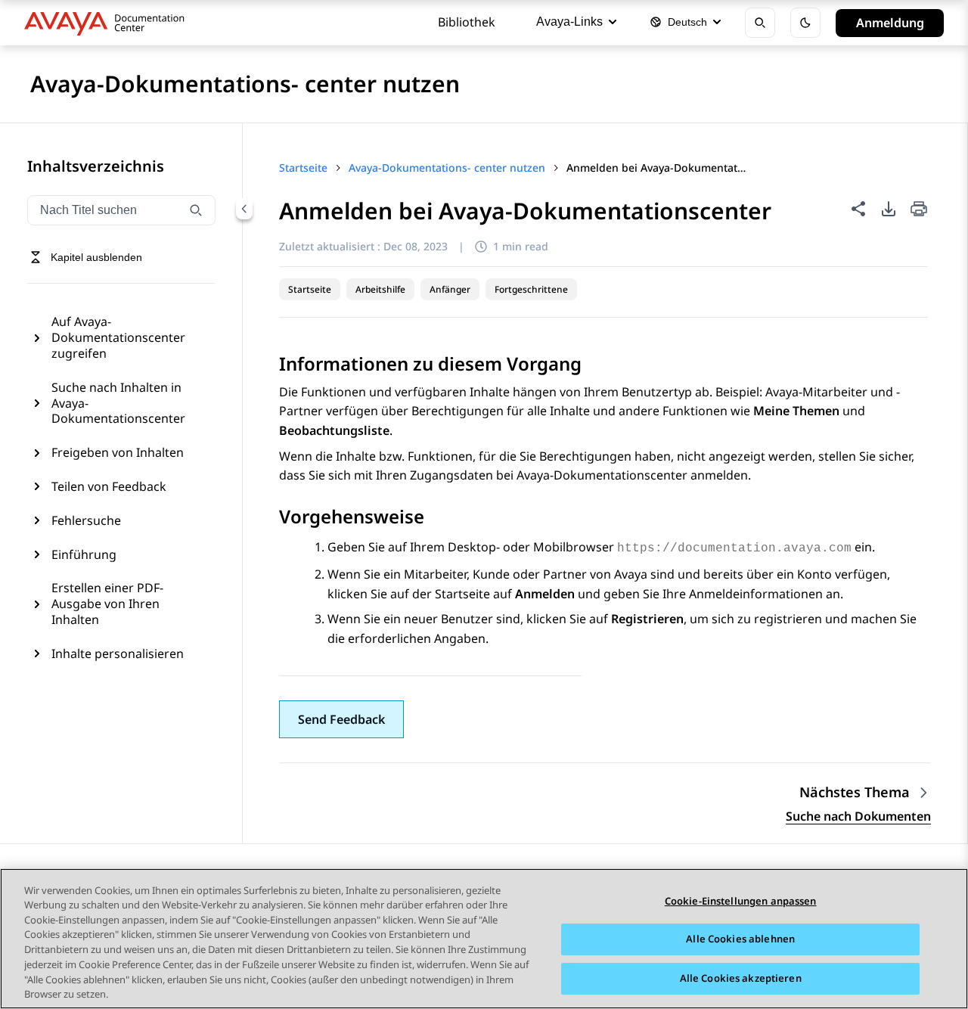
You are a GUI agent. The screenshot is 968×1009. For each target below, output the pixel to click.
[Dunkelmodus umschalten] (805, 23)
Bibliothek (466, 22)
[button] (341, 719)
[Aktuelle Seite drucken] (919, 210)
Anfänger (450, 289)
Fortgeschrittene (531, 289)
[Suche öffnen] (760, 23)
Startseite (309, 289)
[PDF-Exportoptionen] (889, 209)
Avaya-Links (569, 21)
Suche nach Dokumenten (858, 816)
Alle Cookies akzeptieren (741, 978)
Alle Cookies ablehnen (740, 939)
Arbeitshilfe (380, 289)
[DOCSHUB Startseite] (108, 23)
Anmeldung (890, 22)
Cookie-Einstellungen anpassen (741, 901)
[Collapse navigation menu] (244, 208)
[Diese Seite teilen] (858, 209)
